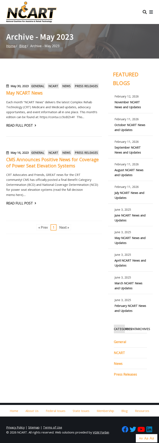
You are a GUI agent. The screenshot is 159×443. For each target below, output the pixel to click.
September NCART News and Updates (130, 147)
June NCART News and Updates (130, 215)
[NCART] (31, 12)
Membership (105, 411)
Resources (142, 411)
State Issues (81, 411)
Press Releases (86, 86)
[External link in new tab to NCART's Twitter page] (133, 429)
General (37, 86)
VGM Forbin (101, 432)
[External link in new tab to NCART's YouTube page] (141, 429)
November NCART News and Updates (130, 102)
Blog (22, 46)
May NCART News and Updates (130, 237)
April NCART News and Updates (130, 260)
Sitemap (34, 427)
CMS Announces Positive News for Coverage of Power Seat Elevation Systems (52, 162)
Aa (141, 438)
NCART (53, 86)
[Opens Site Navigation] (151, 12)
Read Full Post (19, 125)
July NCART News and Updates (130, 192)
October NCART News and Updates (130, 124)
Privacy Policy (15, 427)
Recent (130, 329)
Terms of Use (52, 427)
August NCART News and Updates (130, 169)
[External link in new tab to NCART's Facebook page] (125, 429)
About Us (32, 411)
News (66, 86)
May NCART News (24, 93)
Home (11, 46)
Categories (119, 329)
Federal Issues (55, 411)
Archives (141, 329)
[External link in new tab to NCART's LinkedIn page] (149, 429)
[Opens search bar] (145, 12)
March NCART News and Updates (130, 283)
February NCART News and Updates (130, 305)
